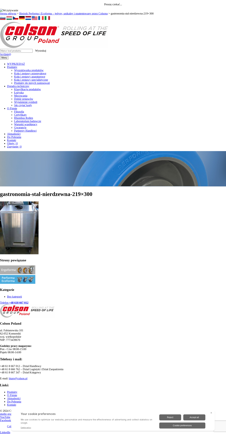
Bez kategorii (14, 296)
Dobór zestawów (23, 98)
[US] (34, 19)
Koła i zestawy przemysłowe (30, 73)
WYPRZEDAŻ (16, 63)
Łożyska (19, 92)
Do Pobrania (14, 137)
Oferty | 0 (12, 143)
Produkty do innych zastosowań (32, 82)
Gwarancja (20, 127)
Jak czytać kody (23, 105)
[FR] (41, 19)
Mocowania (20, 95)
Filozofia (19, 111)
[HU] (9, 19)
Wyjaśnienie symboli (25, 102)
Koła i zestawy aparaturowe (29, 76)
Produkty (12, 67)
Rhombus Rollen (23, 117)
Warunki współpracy (25, 124)
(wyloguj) (5, 54)
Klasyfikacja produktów (27, 89)
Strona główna (8, 13)
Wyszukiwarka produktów (29, 70)
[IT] (47, 19)
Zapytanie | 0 (14, 146)
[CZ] (15, 19)
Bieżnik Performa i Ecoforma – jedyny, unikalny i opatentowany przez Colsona (63, 13)
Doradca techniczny (18, 86)
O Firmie (12, 108)
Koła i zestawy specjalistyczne (31, 79)
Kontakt (11, 140)
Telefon (14, 302)
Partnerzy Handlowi (25, 130)
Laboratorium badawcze (27, 121)
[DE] (22, 19)
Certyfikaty (20, 114)
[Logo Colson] (54, 47)
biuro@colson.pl (18, 378)
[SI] (3, 19)
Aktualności (13, 133)
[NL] (28, 19)
